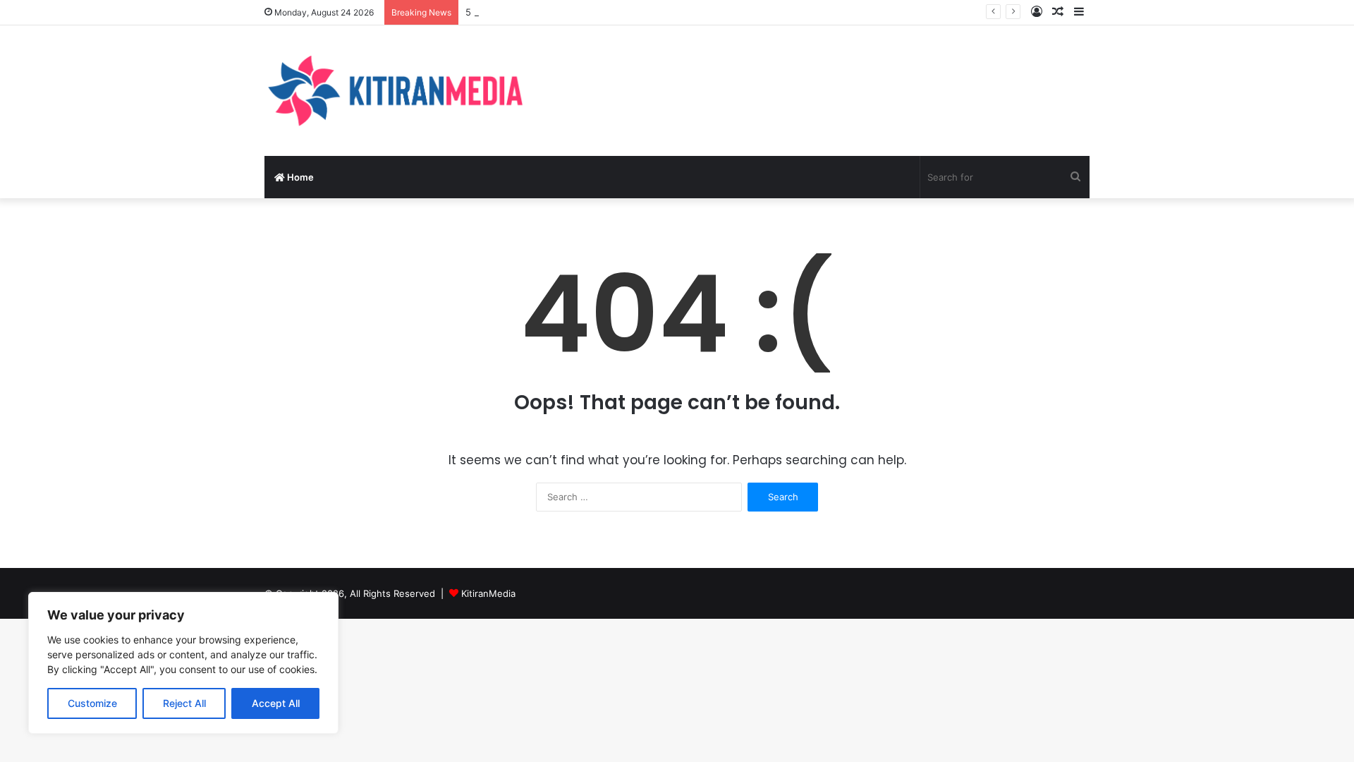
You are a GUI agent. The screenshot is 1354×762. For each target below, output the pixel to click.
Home (299, 177)
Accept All (276, 703)
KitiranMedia (488, 593)
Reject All (184, 703)
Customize (92, 703)
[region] (183, 663)
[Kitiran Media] (394, 91)
